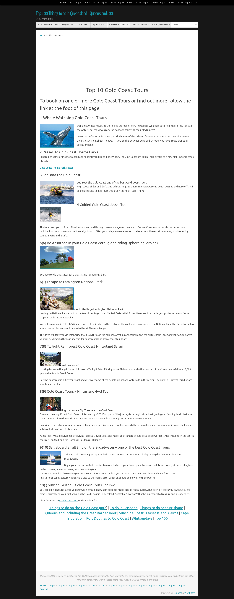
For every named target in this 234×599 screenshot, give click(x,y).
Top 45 (138, 2)
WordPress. (190, 593)
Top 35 (121, 2)
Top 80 (171, 2)
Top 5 (71, 2)
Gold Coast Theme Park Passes (56, 167)
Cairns (173, 513)
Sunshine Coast (131, 513)
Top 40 (129, 2)
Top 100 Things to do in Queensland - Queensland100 (74, 13)
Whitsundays (142, 518)
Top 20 (96, 2)
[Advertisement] (117, 61)
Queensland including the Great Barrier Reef (80, 513)
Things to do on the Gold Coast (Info (77, 508)
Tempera (177, 593)
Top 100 (188, 2)
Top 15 (87, 2)
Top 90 (180, 2)
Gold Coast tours (68, 500)
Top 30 (113, 2)
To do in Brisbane (124, 508)
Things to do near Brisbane (161, 508)
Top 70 (163, 2)
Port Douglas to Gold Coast (107, 518)
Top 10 (79, 2)
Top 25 (104, 2)
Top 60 (154, 2)
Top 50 (146, 2)
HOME (63, 2)
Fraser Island (156, 513)
